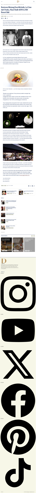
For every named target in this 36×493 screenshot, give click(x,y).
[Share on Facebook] (2, 18)
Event (11, 193)
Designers (8, 193)
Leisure (5, 16)
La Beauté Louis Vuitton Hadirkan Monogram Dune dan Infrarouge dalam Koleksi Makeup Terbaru (11, 208)
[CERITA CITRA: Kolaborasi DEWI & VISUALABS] (3, 227)
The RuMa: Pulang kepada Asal (10, 213)
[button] (2, 1)
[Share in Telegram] (5, 18)
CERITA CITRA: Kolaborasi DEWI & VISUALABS (10, 226)
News (28, 250)
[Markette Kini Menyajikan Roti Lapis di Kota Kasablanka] (29, 245)
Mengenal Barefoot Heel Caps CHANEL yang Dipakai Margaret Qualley (11, 220)
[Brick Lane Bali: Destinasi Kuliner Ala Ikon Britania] (6, 245)
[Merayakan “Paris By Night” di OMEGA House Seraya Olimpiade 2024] (9, 192)
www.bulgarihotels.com (24, 175)
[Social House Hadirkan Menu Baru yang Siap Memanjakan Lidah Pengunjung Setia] (18, 245)
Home (2, 4)
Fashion (7, 202)
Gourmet (2, 16)
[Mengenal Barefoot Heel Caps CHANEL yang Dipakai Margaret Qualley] (3, 221)
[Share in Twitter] (4, 18)
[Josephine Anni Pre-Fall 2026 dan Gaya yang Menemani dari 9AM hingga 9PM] (3, 202)
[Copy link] (7, 18)
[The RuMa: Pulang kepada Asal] (3, 215)
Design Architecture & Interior (9, 214)
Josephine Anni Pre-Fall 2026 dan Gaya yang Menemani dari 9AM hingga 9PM (11, 201)
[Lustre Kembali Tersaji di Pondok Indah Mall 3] (26, 192)
